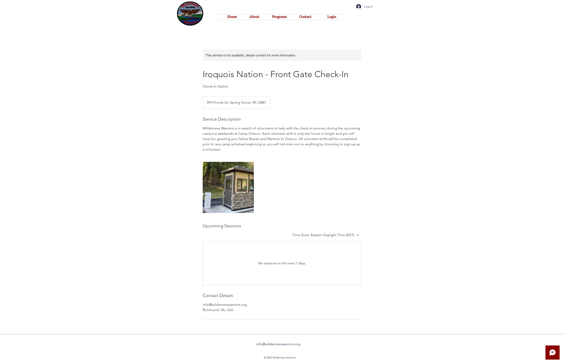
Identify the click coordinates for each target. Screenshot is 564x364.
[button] (332, 17)
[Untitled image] (228, 187)
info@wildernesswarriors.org (278, 344)
